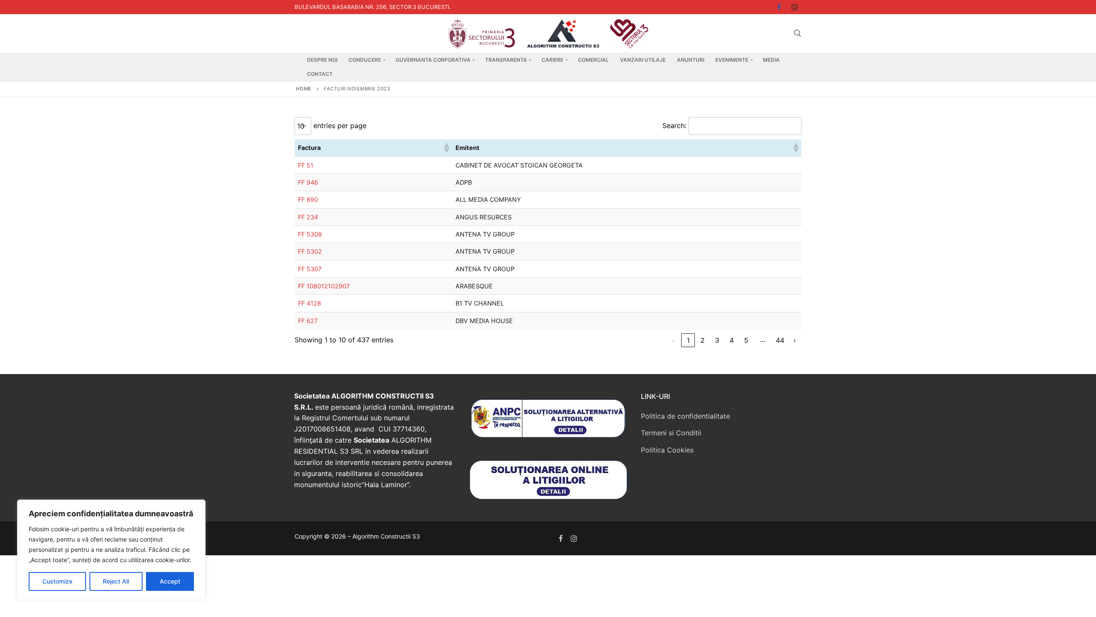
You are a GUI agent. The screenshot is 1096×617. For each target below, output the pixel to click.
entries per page (339, 125)
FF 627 (308, 320)
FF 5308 (310, 234)
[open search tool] (797, 33)
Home (304, 89)
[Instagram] (794, 7)
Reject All (116, 581)
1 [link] (688, 340)
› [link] (794, 340)
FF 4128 (309, 303)
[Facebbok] (779, 7)
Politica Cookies (667, 450)
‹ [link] (673, 340)
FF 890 (308, 199)
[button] (446, 148)
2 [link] (702, 340)
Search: (674, 125)
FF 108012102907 (324, 286)
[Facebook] (561, 538)
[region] (111, 550)
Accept (170, 581)
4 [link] (732, 340)
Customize (57, 581)
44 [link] (780, 340)
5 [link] (746, 340)
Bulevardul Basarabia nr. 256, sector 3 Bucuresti (372, 6)
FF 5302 (310, 251)
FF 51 (305, 165)
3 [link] (717, 340)
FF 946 (308, 182)
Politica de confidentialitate (685, 416)
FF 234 (308, 217)
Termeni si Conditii (671, 432)
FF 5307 (310, 269)
